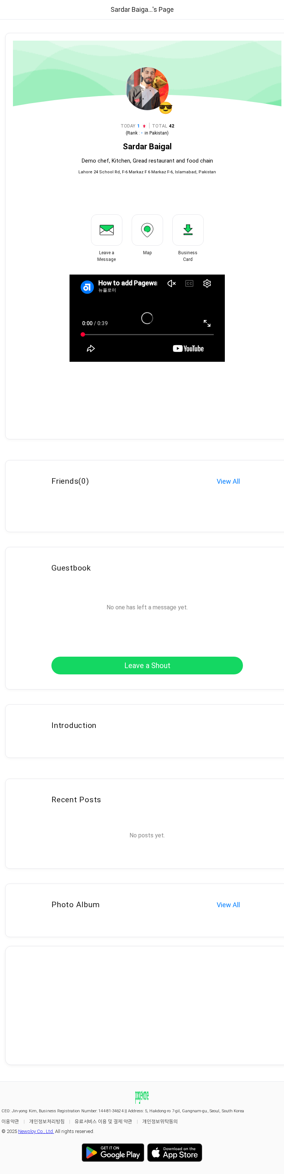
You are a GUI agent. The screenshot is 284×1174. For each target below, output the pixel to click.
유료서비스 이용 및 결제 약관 (103, 1121)
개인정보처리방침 (47, 1121)
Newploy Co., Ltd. (36, 1131)
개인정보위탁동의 (160, 1121)
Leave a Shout (147, 665)
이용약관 (10, 1121)
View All (228, 481)
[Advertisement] (147, 1005)
